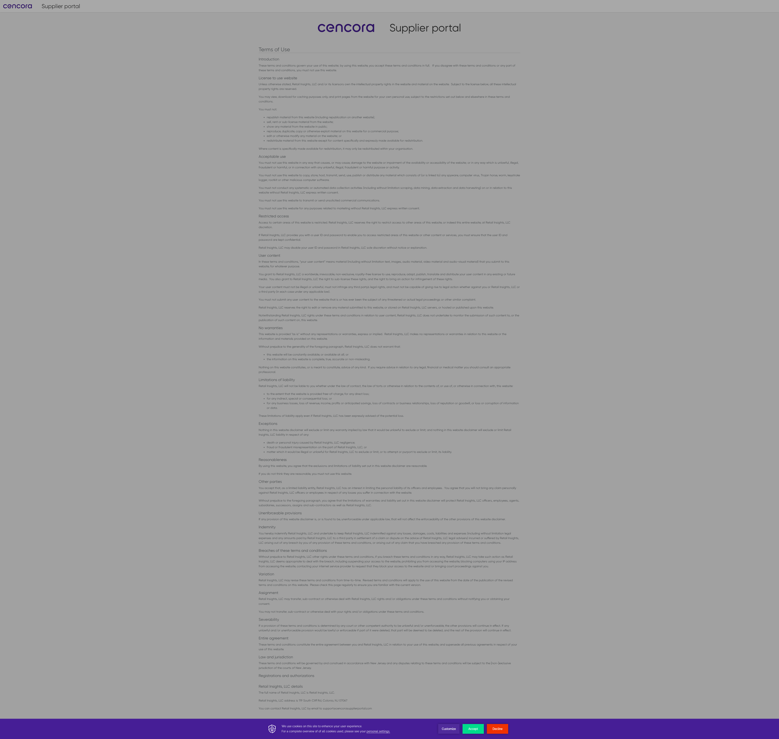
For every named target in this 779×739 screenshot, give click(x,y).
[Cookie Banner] (389, 729)
